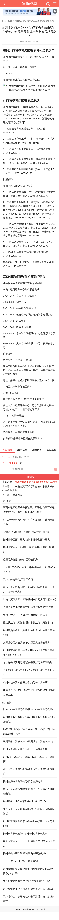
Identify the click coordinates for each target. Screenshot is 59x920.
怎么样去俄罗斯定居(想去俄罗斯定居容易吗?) (27, 662)
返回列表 (17, 494)
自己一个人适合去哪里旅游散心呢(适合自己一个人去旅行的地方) (29, 589)
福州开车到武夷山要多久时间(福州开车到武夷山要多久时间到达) (29, 652)
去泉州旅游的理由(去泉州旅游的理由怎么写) (27, 881)
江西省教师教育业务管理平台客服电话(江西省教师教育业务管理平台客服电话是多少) (29, 510)
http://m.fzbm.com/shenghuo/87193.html (36, 481)
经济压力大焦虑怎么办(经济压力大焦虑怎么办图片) (29, 771)
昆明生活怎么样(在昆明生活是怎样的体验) (25, 614)
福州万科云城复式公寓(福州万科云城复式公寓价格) (29, 759)
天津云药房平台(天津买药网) (18, 579)
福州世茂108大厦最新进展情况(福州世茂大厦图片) (28, 549)
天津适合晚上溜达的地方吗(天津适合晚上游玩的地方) (29, 899)
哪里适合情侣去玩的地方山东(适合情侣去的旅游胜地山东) (29, 692)
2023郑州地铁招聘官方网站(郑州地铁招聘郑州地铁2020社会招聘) (29, 731)
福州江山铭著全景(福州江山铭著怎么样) (24, 853)
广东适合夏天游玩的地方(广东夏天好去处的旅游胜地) (29, 522)
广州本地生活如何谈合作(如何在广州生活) (25, 682)
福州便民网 (29, 3)
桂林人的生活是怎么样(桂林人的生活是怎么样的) (29, 709)
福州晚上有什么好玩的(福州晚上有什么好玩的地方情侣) (29, 719)
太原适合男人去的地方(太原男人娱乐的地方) (27, 642)
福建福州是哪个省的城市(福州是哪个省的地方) (28, 888)
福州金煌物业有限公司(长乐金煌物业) (23, 781)
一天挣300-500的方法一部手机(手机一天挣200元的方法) (29, 569)
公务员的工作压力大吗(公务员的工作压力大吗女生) (29, 672)
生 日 (6, 469)
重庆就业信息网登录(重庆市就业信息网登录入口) (29, 622)
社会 (17, 20)
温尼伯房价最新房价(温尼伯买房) (20, 559)
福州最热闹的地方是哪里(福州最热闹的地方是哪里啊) (29, 632)
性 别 (6, 462)
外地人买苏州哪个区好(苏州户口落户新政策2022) (29, 599)
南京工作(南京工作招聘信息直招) (20, 861)
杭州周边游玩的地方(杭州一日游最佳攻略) (25, 749)
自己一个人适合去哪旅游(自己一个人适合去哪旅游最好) (29, 791)
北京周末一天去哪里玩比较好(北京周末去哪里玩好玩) (29, 811)
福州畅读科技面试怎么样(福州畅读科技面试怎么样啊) (29, 823)
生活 (10, 20)
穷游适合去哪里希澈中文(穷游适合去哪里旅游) (28, 607)
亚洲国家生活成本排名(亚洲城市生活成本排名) (28, 741)
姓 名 (6, 456)
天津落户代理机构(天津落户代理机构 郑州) (26, 532)
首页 (4, 20)
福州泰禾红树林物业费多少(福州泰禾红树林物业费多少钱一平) (29, 871)
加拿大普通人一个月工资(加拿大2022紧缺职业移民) (29, 843)
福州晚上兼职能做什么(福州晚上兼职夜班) (25, 833)
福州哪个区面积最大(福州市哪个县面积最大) (27, 539)
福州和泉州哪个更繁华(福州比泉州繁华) (24, 801)
